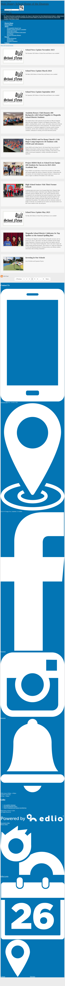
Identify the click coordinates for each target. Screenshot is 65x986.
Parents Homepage (11, 38)
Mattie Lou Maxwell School (41, 17)
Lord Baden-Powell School (26, 17)
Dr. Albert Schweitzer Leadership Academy (15, 16)
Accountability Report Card (14, 28)
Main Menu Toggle (5, 20)
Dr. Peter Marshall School (45, 16)
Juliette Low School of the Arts (11, 17)
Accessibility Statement (9, 805)
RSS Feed (5, 276)
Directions (32, 976)
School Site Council (12, 31)
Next (47, 279)
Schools (3, 14)
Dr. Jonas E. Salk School (32, 16)
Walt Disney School (14, 19)
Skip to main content (6, 1)
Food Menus (10, 34)
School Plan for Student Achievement (16, 32)
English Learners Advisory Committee (16, 29)
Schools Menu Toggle (6, 13)
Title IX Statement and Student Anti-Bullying (15, 808)
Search (2, 9)
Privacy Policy (4, 824)
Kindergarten (10, 40)
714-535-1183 (4, 402)
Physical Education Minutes (14, 35)
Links (3, 800)
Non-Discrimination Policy (10, 806)
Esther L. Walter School (58, 16)
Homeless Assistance (12, 41)
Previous (19, 279)
